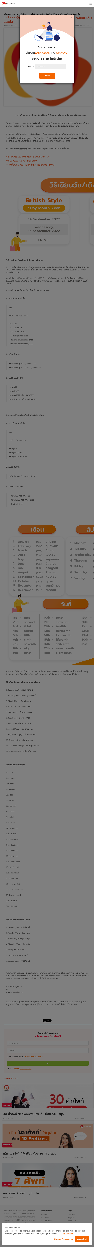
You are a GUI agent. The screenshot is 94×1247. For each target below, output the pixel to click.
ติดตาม (47, 76)
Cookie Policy (67, 1233)
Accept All (82, 1239)
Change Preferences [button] (63, 1239)
